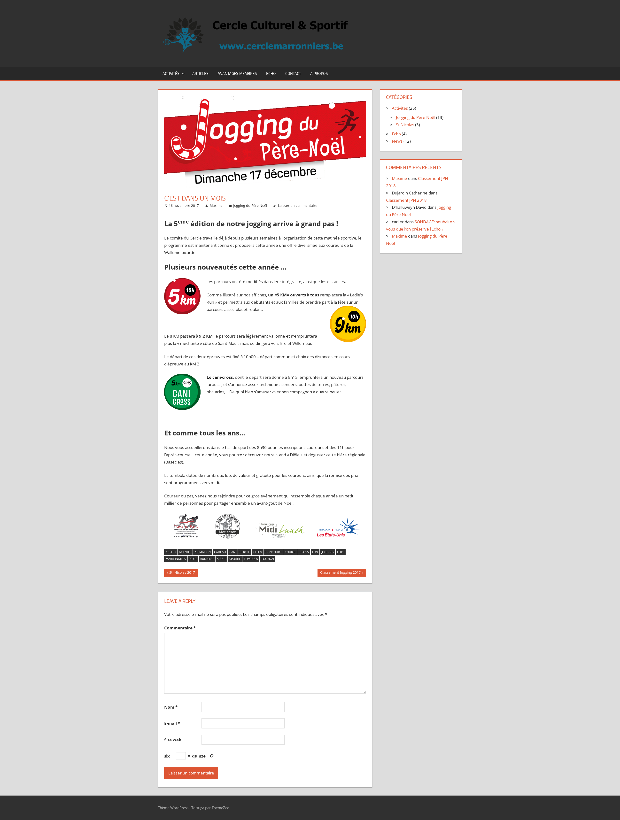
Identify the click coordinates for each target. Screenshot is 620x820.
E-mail (172, 723)
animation (202, 552)
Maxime (216, 205)
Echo (271, 73)
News (397, 141)
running (207, 559)
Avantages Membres (237, 73)
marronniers (176, 559)
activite (185, 552)
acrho (171, 552)
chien (257, 552)
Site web (172, 740)
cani (232, 552)
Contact (293, 73)
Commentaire (180, 628)
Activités (171, 73)
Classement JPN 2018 (406, 200)
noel (193, 559)
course (290, 552)
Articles (200, 73)
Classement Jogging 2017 (340, 573)
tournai (267, 559)
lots (340, 552)
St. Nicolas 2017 (182, 573)
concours (273, 552)
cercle (245, 552)
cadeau (220, 552)
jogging (327, 552)
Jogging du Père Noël (250, 205)
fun (315, 552)
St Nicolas (405, 124)
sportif (234, 559)
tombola (251, 559)
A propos (319, 73)
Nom (171, 707)
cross (304, 552)
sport (221, 559)
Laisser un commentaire (297, 205)
